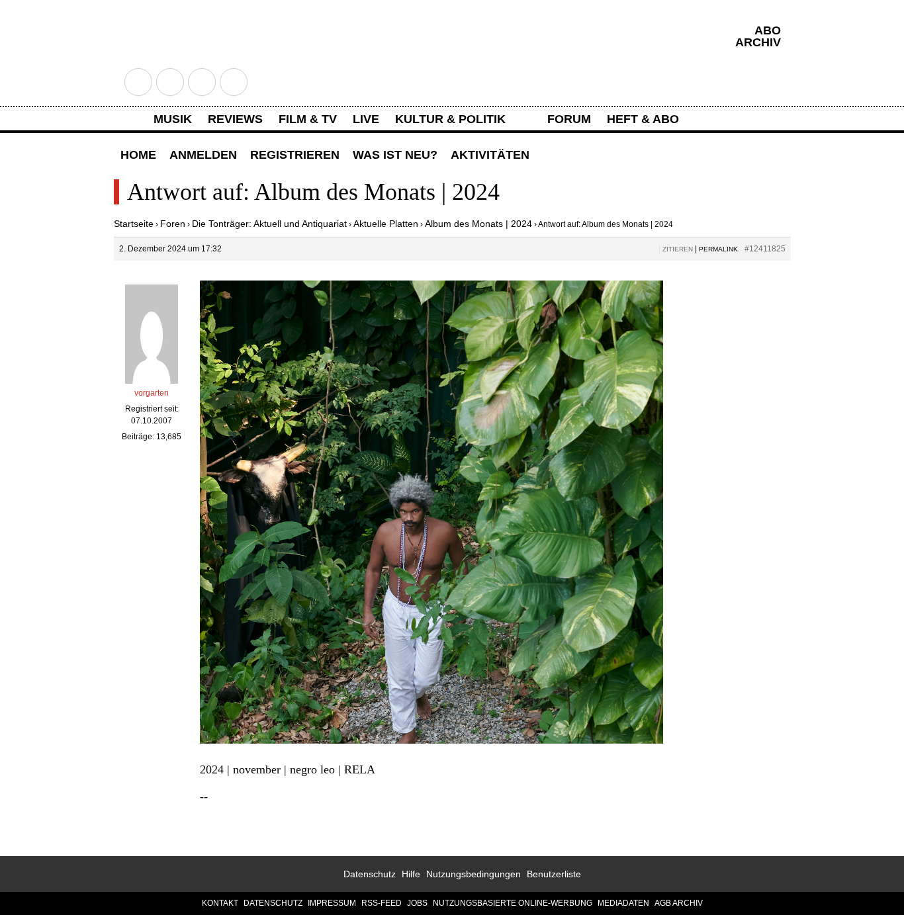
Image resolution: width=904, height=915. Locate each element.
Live (366, 119)
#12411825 (765, 248)
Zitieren (677, 249)
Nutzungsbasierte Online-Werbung (512, 903)
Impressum (332, 903)
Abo (767, 30)
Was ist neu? (395, 154)
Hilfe (411, 874)
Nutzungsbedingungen (473, 874)
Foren (172, 223)
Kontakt (220, 903)
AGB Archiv (679, 903)
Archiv (758, 42)
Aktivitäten (490, 154)
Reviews (235, 119)
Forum (569, 119)
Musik (173, 119)
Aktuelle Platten (385, 223)
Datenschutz (369, 874)
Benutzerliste (554, 874)
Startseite (134, 223)
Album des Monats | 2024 (478, 223)
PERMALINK (718, 249)
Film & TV (308, 119)
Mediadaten (623, 903)
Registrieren (294, 154)
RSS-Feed (381, 903)
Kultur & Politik (450, 119)
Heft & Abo (643, 119)
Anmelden (203, 154)
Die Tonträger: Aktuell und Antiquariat (269, 223)
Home (138, 154)
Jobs (417, 903)
